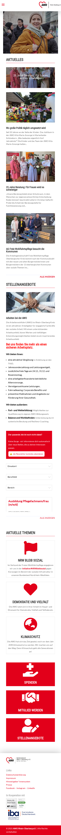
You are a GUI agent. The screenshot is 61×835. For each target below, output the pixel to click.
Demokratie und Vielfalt (30, 602)
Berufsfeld (12, 477)
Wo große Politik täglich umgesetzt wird (26, 127)
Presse (9, 785)
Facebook (10, 788)
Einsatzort (12, 466)
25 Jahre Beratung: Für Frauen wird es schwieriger (30, 77)
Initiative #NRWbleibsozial (34, 568)
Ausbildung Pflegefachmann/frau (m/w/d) (28, 502)
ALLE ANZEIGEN (47, 518)
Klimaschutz (30, 637)
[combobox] (29, 466)
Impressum (11, 778)
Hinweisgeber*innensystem (18, 781)
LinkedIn (31, 788)
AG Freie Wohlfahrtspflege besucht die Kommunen (25, 250)
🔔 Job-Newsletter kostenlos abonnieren (26, 454)
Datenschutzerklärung (16, 775)
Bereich (11, 487)
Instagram (21, 788)
